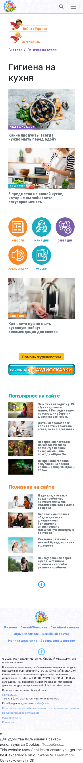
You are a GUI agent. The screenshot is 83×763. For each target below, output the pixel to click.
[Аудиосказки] (41, 369)
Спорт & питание (22, 127)
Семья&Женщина (33, 627)
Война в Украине (35, 29)
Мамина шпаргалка (22, 640)
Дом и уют (17, 186)
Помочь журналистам (41, 357)
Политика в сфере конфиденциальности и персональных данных (40, 708)
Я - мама (10, 627)
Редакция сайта (11, 717)
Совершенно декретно (58, 640)
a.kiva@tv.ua (9, 694)
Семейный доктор (55, 634)
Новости (18, 240)
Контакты (8, 722)
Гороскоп (41, 268)
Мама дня (41, 240)
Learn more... (66, 755)
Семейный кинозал (64, 627)
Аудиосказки (18, 268)
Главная (15, 49)
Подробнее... (53, 744)
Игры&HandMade (26, 634)
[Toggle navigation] (73, 6)
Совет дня (65, 240)
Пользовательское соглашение (20, 712)
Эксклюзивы (31, 42)
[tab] (41, 584)
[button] (61, 7)
